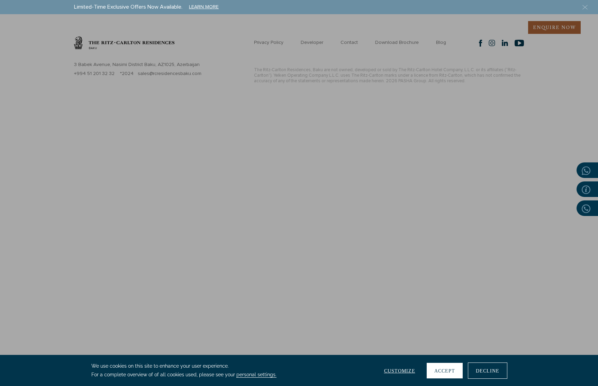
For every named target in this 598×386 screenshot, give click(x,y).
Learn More (204, 6)
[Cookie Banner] (299, 370)
